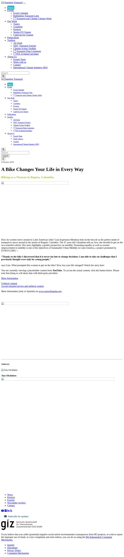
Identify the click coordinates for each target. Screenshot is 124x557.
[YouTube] (2, 510)
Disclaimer (12, 547)
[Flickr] (6, 510)
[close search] (3, 159)
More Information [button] (9, 278)
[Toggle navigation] (24, 3)
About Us (12, 56)
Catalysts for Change (23, 35)
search (5, 156)
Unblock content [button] (9, 283)
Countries (18, 26)
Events (10, 10)
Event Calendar (20, 13)
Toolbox (11, 40)
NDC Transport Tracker (24, 45)
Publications (13, 37)
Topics (16, 24)
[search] (3, 76)
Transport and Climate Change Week (34, 18)
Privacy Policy (14, 550)
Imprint (10, 545)
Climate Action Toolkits (24, 48)
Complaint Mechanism (18, 553)
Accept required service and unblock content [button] (22, 286)
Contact (17, 65)
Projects (17, 29)
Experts (11, 500)
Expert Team (19, 59)
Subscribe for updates (18, 516)
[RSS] (11, 510)
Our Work (12, 21)
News (11, 7)
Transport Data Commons (28, 51)
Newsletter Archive (16, 502)
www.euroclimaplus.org (50, 291)
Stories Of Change (22, 32)
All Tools (17, 43)
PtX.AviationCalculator (27, 54)
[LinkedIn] (8, 510)
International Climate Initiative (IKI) (30, 67)
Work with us (19, 62)
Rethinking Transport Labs (26, 16)
